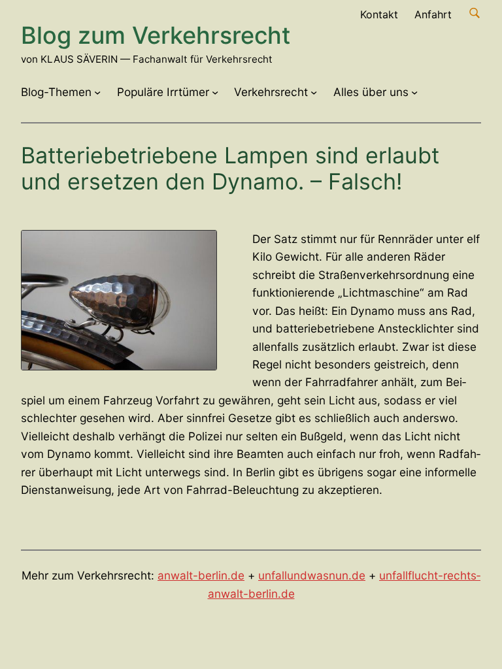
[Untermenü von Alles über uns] (414, 92)
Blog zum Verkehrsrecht (155, 35)
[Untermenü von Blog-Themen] (97, 92)
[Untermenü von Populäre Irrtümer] (215, 92)
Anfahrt (433, 14)
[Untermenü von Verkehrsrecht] (313, 92)
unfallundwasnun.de (311, 575)
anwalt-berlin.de (201, 575)
